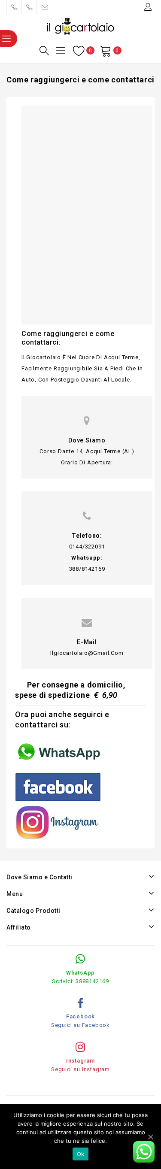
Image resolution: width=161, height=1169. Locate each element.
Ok (81, 1154)
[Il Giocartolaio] (80, 26)
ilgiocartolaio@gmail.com (86, 653)
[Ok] (150, 1137)
